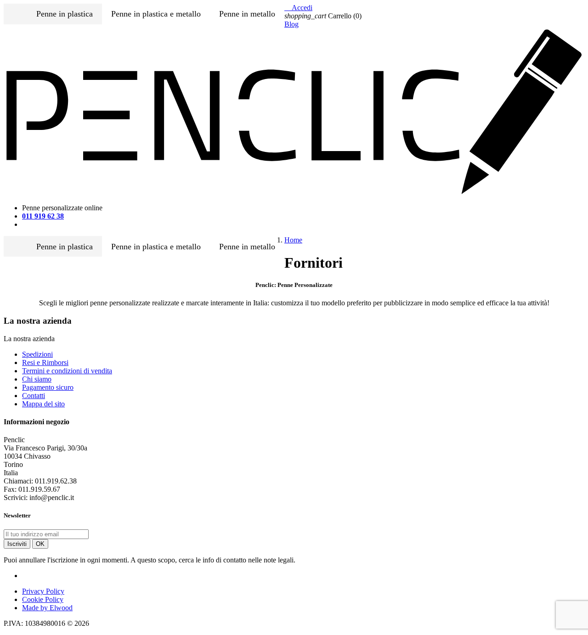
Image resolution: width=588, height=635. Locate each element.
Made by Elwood (47, 608)
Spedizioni (37, 354)
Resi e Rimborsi (45, 362)
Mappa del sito (43, 404)
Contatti (33, 395)
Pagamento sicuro (48, 387)
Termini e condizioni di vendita (67, 371)
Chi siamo (36, 379)
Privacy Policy (43, 591)
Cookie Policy (42, 599)
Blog (291, 24)
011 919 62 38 (43, 216)
